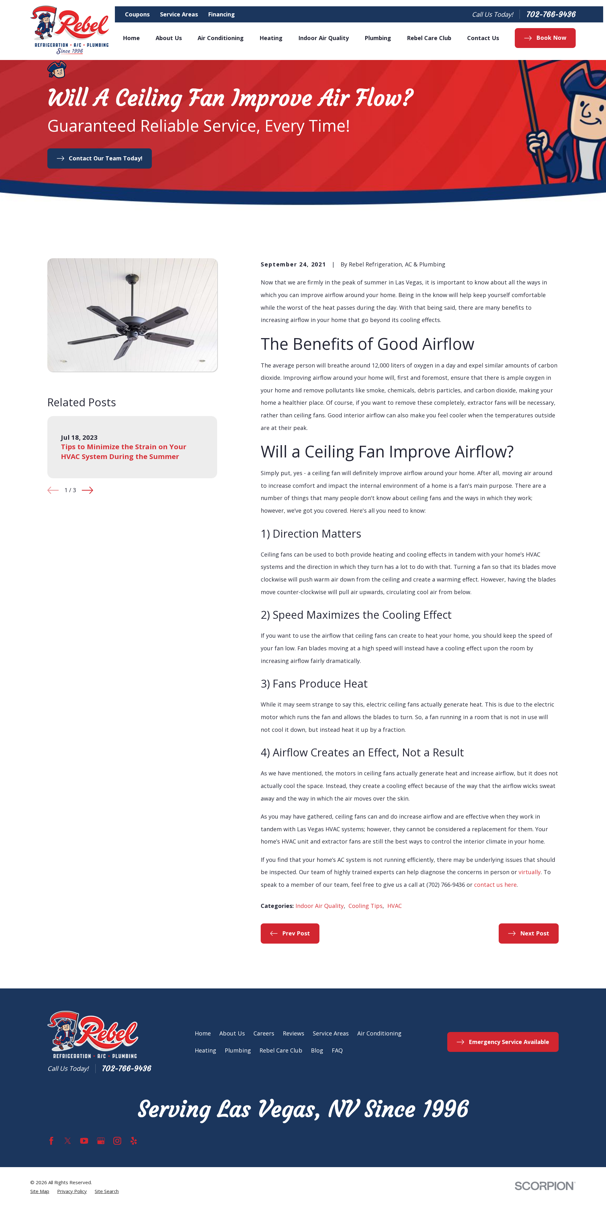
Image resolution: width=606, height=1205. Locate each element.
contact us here (495, 884)
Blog (317, 1050)
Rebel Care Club (280, 1050)
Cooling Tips (365, 906)
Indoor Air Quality (319, 906)
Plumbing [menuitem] (378, 38)
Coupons (137, 14)
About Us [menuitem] (169, 38)
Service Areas (179, 14)
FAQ (337, 1050)
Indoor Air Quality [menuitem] (323, 38)
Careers (263, 1033)
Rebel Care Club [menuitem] (429, 38)
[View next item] (87, 490)
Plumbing (238, 1050)
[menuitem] (39, 1191)
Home (203, 1033)
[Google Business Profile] (101, 1141)
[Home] (69, 30)
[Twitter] (68, 1141)
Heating (205, 1050)
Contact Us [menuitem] (483, 38)
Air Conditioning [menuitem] (221, 38)
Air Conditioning (379, 1033)
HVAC (394, 906)
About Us (232, 1033)
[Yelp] (134, 1141)
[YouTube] (84, 1141)
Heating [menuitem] (270, 38)
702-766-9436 (551, 14)
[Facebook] (51, 1141)
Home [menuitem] (131, 38)
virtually (530, 872)
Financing (221, 14)
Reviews (293, 1033)
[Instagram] (117, 1141)
